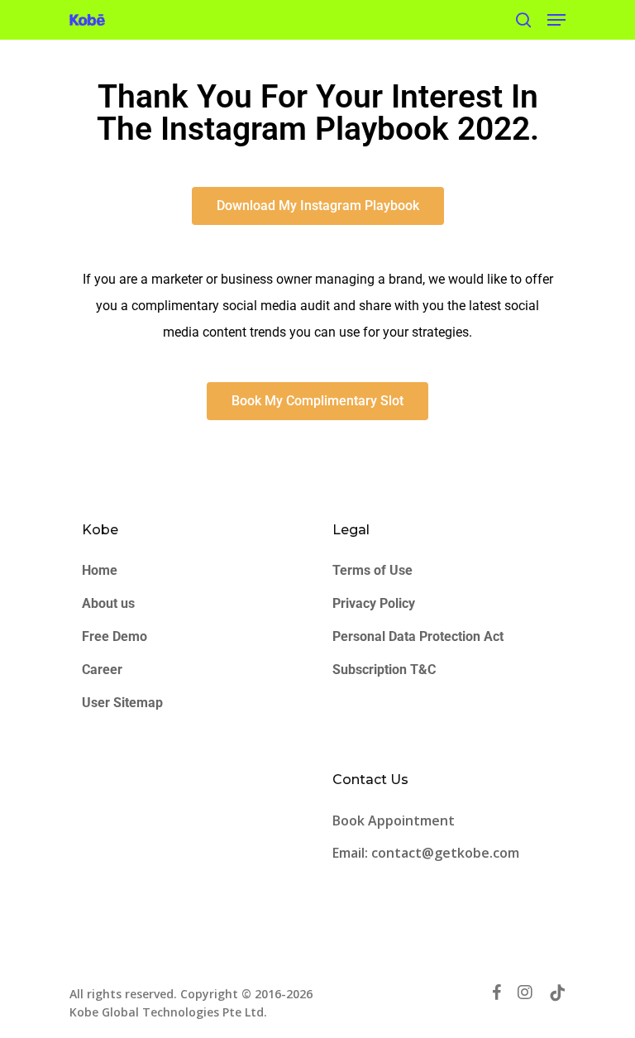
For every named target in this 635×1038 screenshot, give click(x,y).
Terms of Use (372, 570)
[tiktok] (557, 992)
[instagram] (525, 992)
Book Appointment (395, 820)
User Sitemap (122, 702)
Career (102, 669)
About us (108, 603)
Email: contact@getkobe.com (425, 853)
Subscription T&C (384, 669)
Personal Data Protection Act (418, 636)
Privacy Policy (373, 603)
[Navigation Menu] (556, 20)
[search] (523, 20)
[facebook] (496, 992)
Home (99, 570)
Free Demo (114, 636)
